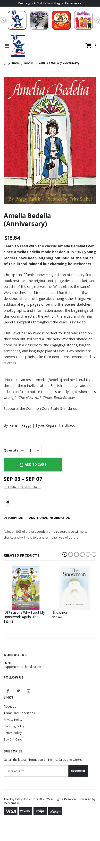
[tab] (14, 518)
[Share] (7, 502)
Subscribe (78, 770)
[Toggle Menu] (7, 45)
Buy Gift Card (13, 739)
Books (28, 63)
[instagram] (28, 691)
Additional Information (49, 518)
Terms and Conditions (19, 713)
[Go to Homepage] (18, 46)
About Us (10, 706)
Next (96, 20)
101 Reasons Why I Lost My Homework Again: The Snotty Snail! (24, 615)
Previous (3, 20)
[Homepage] (5, 63)
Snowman (60, 613)
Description (14, 518)
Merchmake (12, 803)
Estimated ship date (22, 487)
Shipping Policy (14, 726)
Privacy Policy (13, 719)
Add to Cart (36, 464)
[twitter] (18, 691)
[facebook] (8, 691)
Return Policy (13, 733)
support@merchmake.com (22, 667)
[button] (91, 46)
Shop (15, 63)
